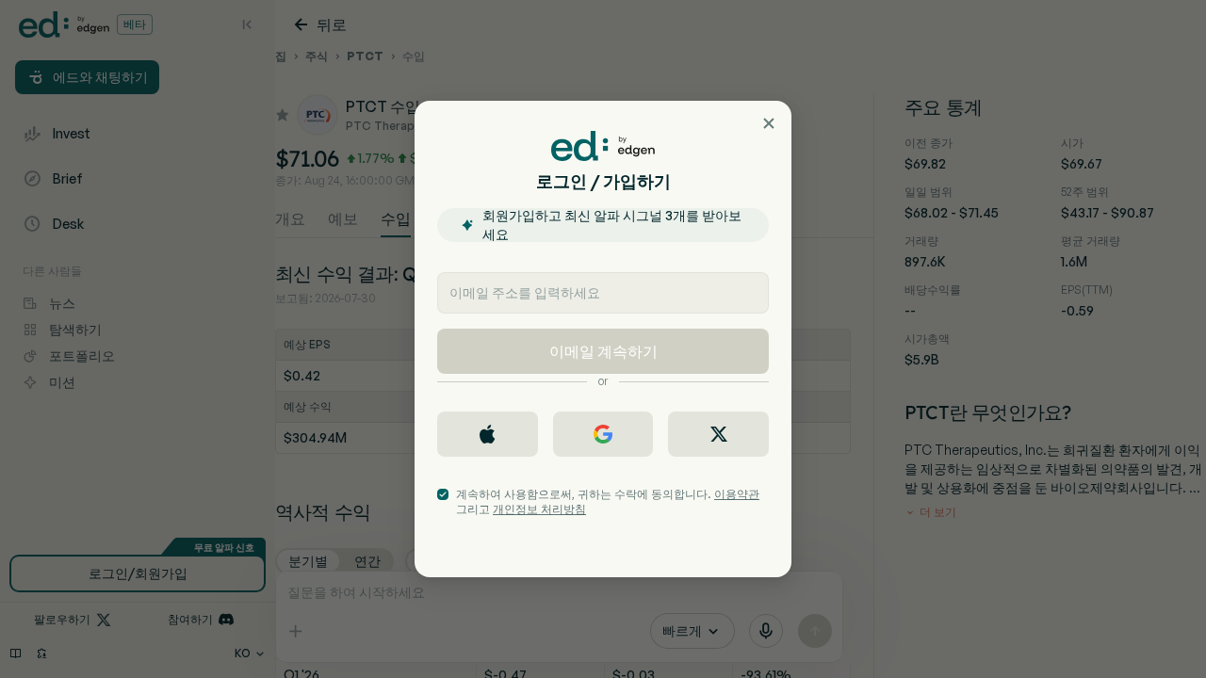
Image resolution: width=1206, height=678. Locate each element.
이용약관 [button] (736, 494)
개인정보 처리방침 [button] (539, 509)
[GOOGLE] (603, 434)
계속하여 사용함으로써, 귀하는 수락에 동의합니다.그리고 (607, 501)
